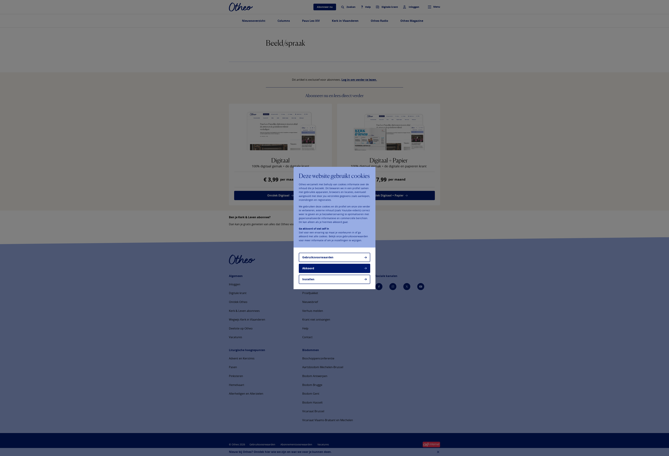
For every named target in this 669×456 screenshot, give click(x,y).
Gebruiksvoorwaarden (317, 257)
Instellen (308, 279)
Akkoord (308, 268)
